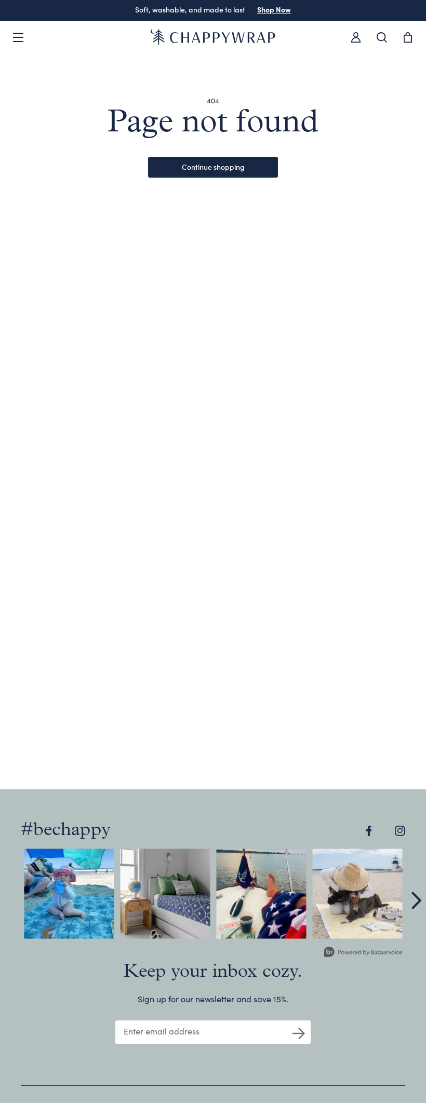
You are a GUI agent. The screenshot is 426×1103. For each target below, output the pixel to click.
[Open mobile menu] (18, 37)
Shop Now (274, 9)
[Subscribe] (298, 1032)
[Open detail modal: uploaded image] (69, 893)
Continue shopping (213, 167)
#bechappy (66, 830)
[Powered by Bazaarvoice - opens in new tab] (363, 953)
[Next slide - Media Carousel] (415, 900)
